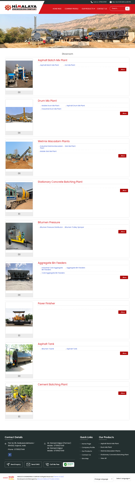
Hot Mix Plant (70, 65)
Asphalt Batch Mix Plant (52, 60)
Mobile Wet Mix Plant (48, 151)
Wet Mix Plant (70, 146)
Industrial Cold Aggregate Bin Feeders (52, 269)
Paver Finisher (46, 303)
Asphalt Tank (46, 344)
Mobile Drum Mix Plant (50, 105)
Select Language (122, 478)
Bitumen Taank (48, 349)
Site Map (85, 458)
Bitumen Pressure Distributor (51, 227)
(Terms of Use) (58, 477)
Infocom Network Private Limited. (48, 479)
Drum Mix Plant (47, 100)
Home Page (57, 9)
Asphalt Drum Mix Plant (76, 105)
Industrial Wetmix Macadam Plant (51, 147)
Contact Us (102, 9)
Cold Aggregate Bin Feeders (53, 273)
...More (122, 69)
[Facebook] (9, 454)
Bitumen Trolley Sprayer (74, 227)
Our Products (88, 9)
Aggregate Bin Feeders (52, 263)
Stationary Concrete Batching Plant (60, 182)
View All (103, 458)
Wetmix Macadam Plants (54, 141)
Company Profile (71, 9)
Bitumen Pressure (49, 222)
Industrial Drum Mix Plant (51, 109)
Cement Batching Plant (53, 384)
